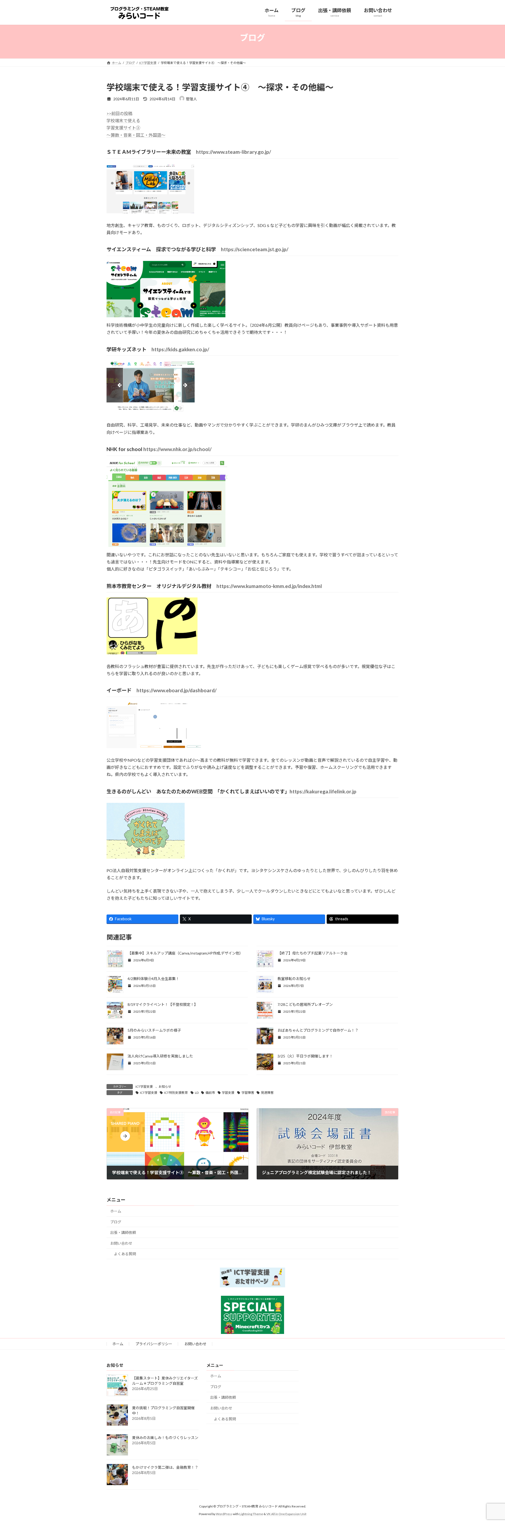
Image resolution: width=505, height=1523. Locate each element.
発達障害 (267, 1093)
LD (197, 1093)
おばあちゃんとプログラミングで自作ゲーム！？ (317, 1030)
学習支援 (228, 1093)
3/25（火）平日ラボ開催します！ (305, 1056)
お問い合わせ (121, 1243)
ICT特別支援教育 (176, 1093)
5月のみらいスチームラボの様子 (154, 1030)
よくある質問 (125, 1254)
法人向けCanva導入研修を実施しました (160, 1056)
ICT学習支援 (144, 1087)
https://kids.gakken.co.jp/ (180, 349)
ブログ (115, 1222)
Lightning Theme (251, 1514)
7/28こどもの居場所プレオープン (305, 1004)
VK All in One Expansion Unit (286, 1514)
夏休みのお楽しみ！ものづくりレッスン (165, 1437)
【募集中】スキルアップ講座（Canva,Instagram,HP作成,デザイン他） (185, 953)
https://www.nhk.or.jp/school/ (177, 449)
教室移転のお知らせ (294, 978)
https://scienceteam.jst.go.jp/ (254, 249)
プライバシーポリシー (153, 1344)
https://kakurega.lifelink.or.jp (323, 791)
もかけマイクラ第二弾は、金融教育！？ (165, 1467)
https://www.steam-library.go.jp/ (233, 152)
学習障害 (247, 1093)
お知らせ (165, 1087)
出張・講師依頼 (123, 1232)
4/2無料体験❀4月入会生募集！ (153, 978)
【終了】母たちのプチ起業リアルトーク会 (312, 953)
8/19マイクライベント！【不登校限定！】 (163, 1004)
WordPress (224, 1514)
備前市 (210, 1093)
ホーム (115, 1211)
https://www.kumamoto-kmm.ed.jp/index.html (269, 586)
